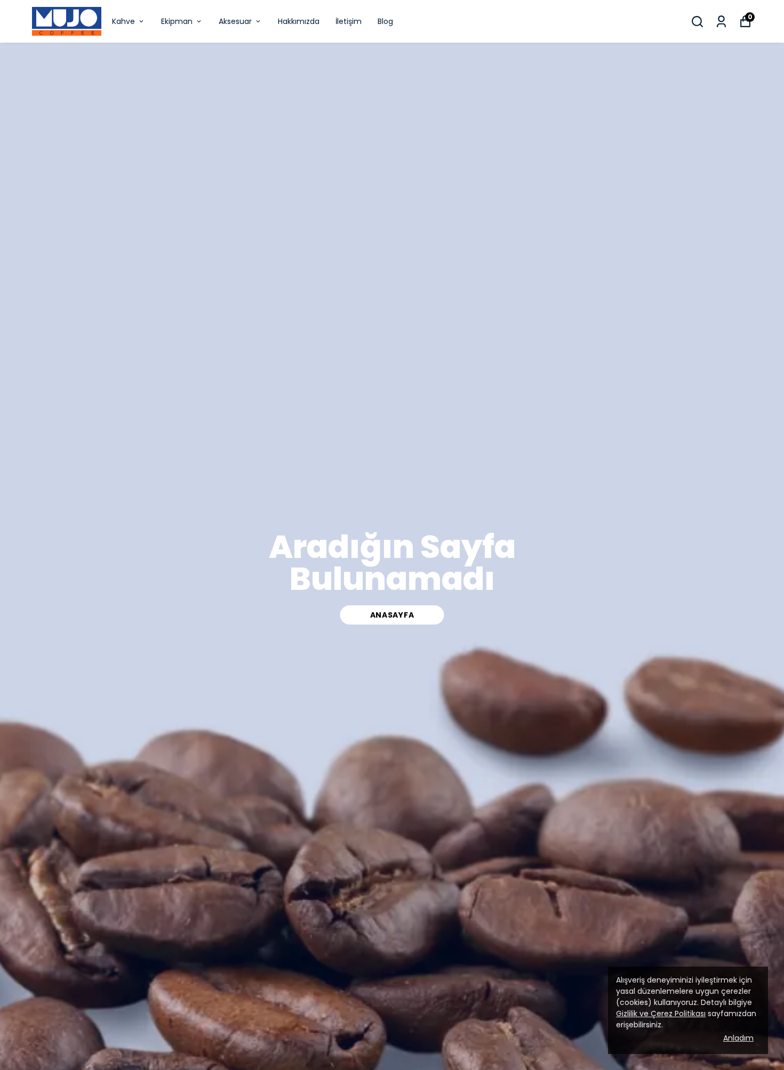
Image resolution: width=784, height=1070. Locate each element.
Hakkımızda (298, 21)
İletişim (348, 21)
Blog (385, 21)
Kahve (123, 21)
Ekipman (177, 21)
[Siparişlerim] (721, 21)
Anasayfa (392, 615)
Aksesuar (235, 21)
